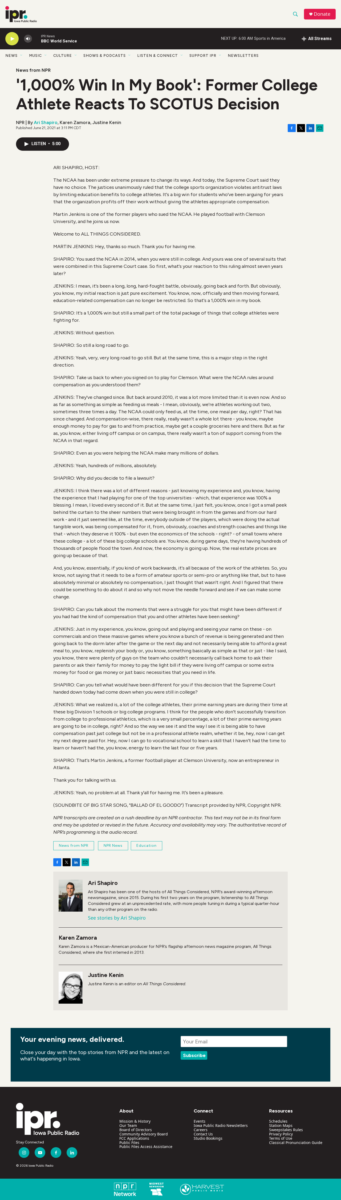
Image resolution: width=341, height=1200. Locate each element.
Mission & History (135, 1121)
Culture (62, 55)
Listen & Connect (157, 55)
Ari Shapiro (46, 122)
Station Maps (281, 1125)
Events (199, 1121)
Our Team (128, 1125)
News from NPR (33, 70)
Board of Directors (135, 1129)
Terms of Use (280, 1138)
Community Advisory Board (143, 1134)
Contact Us (203, 1134)
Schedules (278, 1121)
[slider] (36, 38)
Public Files (129, 1142)
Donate (322, 14)
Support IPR (202, 55)
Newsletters (243, 55)
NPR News (113, 845)
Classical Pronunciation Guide (295, 1142)
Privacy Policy (281, 1134)
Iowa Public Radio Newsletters (221, 1125)
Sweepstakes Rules (286, 1129)
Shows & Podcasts (104, 55)
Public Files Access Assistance (145, 1146)
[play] (12, 39)
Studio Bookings (208, 1138)
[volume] (28, 39)
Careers (201, 1129)
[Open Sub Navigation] (21, 55)
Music (35, 55)
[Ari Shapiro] (71, 896)
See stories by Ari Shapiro (117, 918)
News (11, 55)
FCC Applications (134, 1138)
